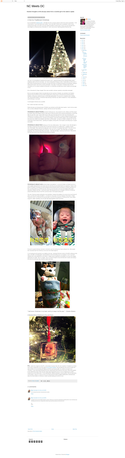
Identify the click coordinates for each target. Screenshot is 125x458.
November (85, 69)
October (84, 72)
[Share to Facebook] (48, 381)
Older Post (75, 429)
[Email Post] (41, 380)
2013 (83, 47)
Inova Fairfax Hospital (51, 367)
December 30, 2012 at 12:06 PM (39, 390)
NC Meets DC (35, 6)
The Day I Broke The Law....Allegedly (84, 60)
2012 (83, 48)
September (85, 74)
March (84, 85)
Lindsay (89, 19)
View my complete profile (85, 30)
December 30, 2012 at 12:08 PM (39, 397)
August (84, 77)
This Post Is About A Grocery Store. (84, 66)
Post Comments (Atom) (37, 431)
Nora (32, 390)
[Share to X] (46, 381)
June (84, 80)
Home (52, 429)
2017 (83, 40)
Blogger (67, 454)
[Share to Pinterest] (49, 381)
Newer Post (30, 429)
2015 (83, 43)
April (84, 83)
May (83, 82)
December (85, 50)
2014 (83, 45)
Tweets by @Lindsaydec (85, 35)
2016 (83, 42)
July (83, 78)
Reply (32, 393)
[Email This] (43, 381)
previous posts (39, 22)
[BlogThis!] (45, 381)
